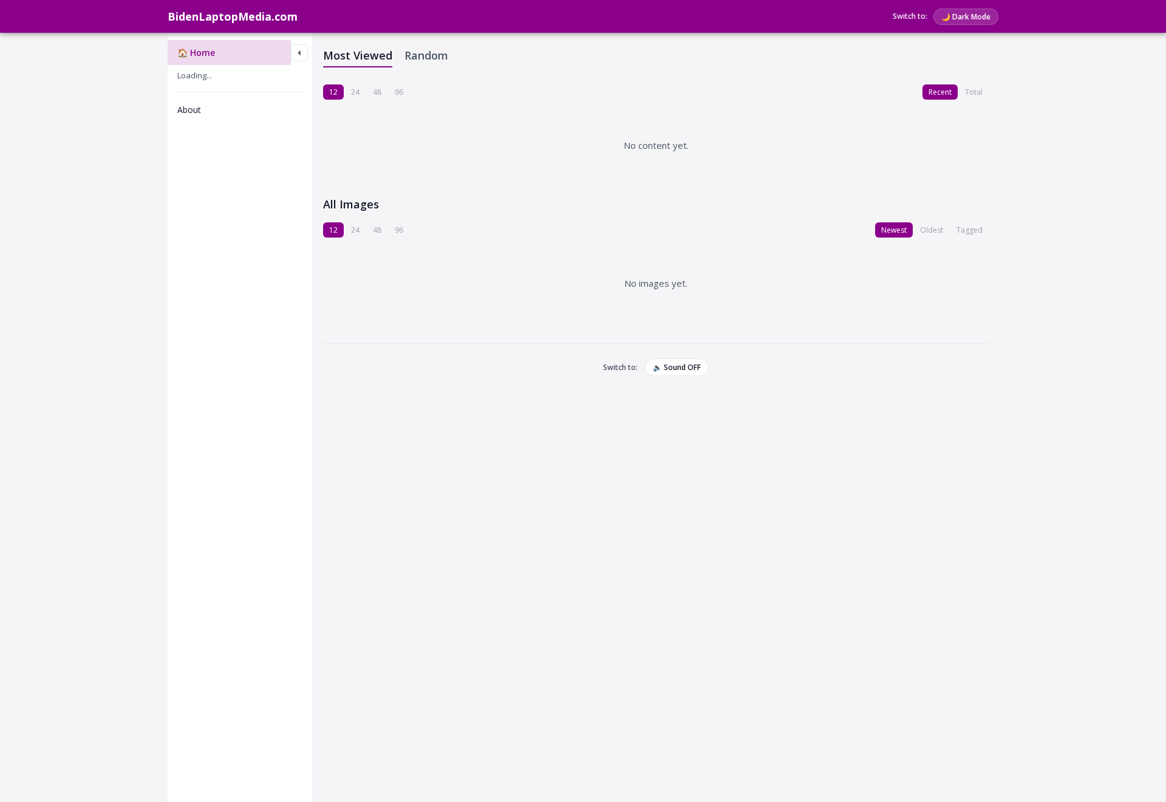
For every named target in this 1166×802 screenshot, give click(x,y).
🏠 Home (196, 52)
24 (355, 92)
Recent (940, 92)
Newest (894, 230)
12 (333, 92)
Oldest (931, 230)
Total (974, 92)
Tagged (969, 230)
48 (377, 92)
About (189, 109)
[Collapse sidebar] (299, 52)
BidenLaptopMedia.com (233, 16)
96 (399, 92)
